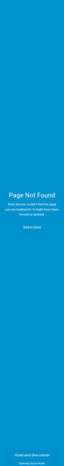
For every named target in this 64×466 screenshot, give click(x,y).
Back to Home (32, 227)
